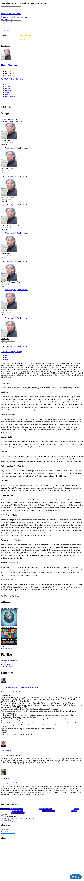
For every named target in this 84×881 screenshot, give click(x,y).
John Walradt (5, 778)
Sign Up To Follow (7, 79)
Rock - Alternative (7, 142)
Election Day (5, 140)
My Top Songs (6, 664)
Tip (17, 79)
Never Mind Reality (8, 197)
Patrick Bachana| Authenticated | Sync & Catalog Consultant (19, 687)
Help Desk (9, 819)
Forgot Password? (25, 36)
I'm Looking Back (7, 169)
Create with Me (6, 310)
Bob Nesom (16, 691)
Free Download (22, 148)
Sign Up (22, 39)
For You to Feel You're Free (10, 282)
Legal (16, 819)
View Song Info (10, 148)
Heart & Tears (6, 254)
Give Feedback (29, 819)
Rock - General (6, 199)
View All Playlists (7, 666)
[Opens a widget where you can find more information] (76, 877)
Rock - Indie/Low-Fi (8, 341)
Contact (20, 819)
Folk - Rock (5, 171)
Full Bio (8, 357)
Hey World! (5, 339)
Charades (4, 646)
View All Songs (6, 121)
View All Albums (7, 648)
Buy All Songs (17, 121)
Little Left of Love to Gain (10, 225)
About (3, 819)
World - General (6, 312)
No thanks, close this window (11, 14)
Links (7, 359)
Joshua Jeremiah (6, 750)
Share (22, 79)
